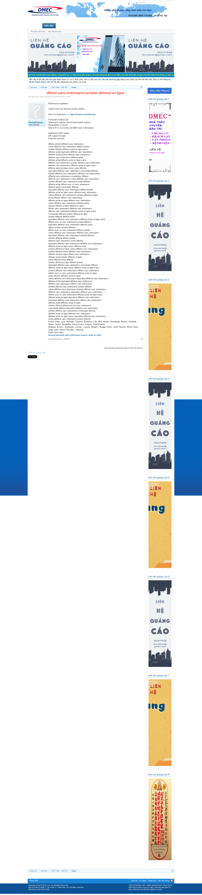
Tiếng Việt (33, 880)
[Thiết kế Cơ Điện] (104, 893)
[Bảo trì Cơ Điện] (109, 893)
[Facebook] (95, 893)
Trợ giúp (142, 880)
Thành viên (63, 25)
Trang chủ (35, 25)
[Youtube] (113, 893)
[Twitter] (100, 893)
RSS (172, 880)
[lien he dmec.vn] (52, 71)
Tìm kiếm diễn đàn (37, 31)
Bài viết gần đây (54, 31)
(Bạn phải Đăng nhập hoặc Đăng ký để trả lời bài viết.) (123, 348)
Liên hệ (134, 880)
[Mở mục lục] (141, 87)
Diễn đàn (49, 25)
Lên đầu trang (163, 880)
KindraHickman (58, 97)
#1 (142, 339)
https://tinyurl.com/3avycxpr (83, 114)
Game (42, 97)
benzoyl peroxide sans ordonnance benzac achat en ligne (74, 335)
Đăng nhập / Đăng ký (159, 91)
